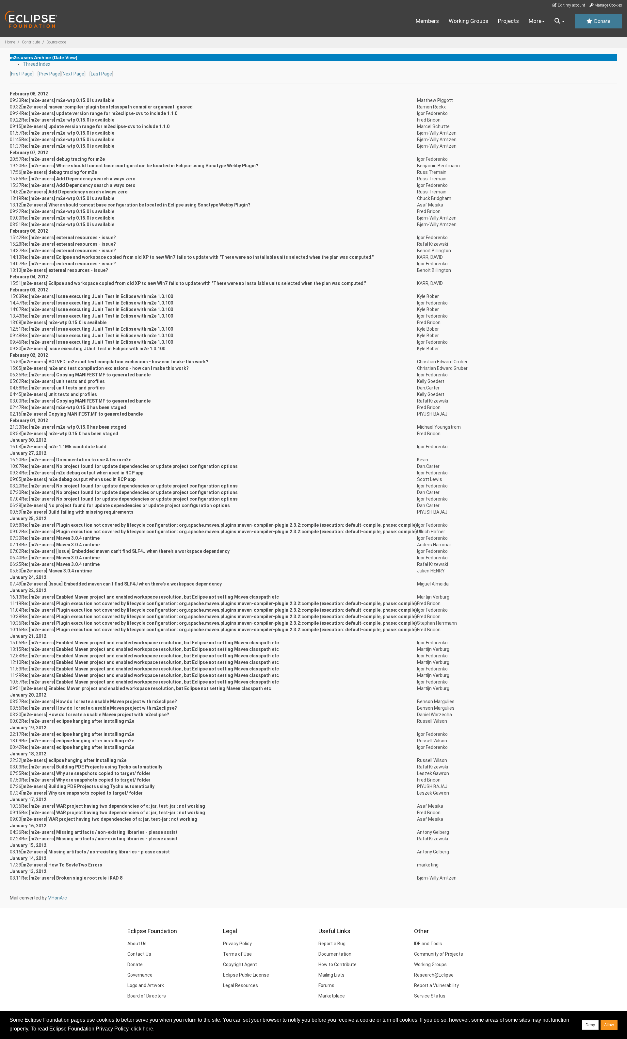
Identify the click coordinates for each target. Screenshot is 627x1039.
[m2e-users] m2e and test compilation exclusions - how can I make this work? (105, 368)
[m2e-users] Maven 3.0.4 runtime (56, 570)
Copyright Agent (240, 964)
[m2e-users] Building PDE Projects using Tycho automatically (87, 786)
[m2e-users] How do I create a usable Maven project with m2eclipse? (95, 714)
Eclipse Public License (246, 975)
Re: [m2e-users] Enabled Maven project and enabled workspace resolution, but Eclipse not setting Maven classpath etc (150, 597)
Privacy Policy (237, 943)
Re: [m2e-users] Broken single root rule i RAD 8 (71, 878)
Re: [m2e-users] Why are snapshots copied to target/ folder (86, 773)
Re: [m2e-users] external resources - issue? (68, 237)
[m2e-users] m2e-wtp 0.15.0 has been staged (69, 433)
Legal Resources (240, 985)
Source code (56, 42)
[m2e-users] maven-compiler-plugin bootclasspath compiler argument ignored (107, 106)
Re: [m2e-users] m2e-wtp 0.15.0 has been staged (73, 407)
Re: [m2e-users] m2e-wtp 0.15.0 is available (67, 100)
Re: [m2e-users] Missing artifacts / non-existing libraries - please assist (99, 832)
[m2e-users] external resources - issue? (64, 270)
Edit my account (571, 5)
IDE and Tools (428, 943)
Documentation (334, 954)
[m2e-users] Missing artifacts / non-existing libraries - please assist (95, 851)
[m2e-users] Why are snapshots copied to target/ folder (82, 793)
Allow (609, 1025)
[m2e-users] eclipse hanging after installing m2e (73, 760)
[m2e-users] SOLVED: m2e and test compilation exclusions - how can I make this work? (114, 361)
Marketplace (331, 995)
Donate (601, 21)
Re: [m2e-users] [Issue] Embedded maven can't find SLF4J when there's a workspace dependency (125, 551)
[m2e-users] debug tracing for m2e (59, 172)
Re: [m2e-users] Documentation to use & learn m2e (76, 459)
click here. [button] (142, 1028)
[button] (560, 21)
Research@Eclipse (434, 975)
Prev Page (49, 73)
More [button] (535, 21)
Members (427, 21)
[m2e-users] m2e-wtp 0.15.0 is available (63, 322)
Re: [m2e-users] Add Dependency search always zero (78, 178)
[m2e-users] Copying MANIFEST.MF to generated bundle (82, 414)
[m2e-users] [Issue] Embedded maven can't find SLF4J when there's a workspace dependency (121, 583)
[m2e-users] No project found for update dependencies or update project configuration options (125, 505)
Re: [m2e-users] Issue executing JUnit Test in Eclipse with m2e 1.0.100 (97, 296)
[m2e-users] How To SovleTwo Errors (61, 864)
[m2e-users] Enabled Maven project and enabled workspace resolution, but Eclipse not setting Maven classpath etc (146, 688)
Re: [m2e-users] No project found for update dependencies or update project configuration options (129, 466)
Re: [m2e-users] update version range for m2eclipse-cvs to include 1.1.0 (99, 113)
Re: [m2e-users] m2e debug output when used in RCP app (82, 472)
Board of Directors (146, 995)
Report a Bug (332, 943)
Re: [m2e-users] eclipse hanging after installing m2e (77, 721)
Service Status (429, 995)
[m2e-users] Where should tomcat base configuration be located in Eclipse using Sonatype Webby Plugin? (135, 204)
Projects (508, 21)
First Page (21, 73)
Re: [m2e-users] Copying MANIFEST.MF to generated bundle (86, 374)
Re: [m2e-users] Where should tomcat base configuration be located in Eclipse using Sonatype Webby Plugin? (139, 165)
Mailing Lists (331, 975)
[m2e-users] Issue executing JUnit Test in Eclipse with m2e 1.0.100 (93, 348)
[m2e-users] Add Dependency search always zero (74, 191)
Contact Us (139, 954)
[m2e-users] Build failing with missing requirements (77, 512)
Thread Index (36, 64)
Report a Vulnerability (436, 985)
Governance (140, 975)
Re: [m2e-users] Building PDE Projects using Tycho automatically (91, 766)
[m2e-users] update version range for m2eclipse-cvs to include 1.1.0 (95, 126)
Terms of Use (237, 954)
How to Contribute (337, 964)
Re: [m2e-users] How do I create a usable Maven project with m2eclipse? (99, 701)
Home (10, 42)
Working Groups (468, 21)
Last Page (101, 73)
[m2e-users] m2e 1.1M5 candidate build (63, 446)
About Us (137, 943)
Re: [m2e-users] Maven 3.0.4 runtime (60, 538)
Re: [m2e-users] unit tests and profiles (63, 381)
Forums (326, 985)
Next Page (73, 73)
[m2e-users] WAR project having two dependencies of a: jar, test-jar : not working (109, 819)
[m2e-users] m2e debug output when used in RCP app (78, 479)
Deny (590, 1025)
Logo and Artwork (145, 985)
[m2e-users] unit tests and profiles (59, 394)
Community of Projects (438, 954)
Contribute (31, 42)
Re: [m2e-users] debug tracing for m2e (63, 159)
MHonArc (57, 897)
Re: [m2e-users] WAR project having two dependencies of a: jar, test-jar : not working (113, 806)
